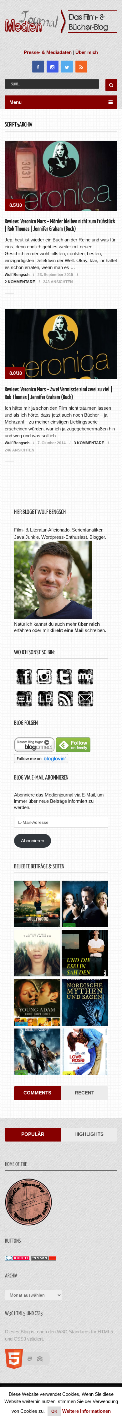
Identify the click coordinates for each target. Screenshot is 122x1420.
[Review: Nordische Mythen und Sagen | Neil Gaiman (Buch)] (85, 1003)
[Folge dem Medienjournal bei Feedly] (73, 750)
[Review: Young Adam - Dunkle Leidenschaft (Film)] (37, 1003)
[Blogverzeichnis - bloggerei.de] (17, 1258)
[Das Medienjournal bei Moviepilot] (85, 685)
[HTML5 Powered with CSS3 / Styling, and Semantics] (31, 1367)
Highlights (89, 1134)
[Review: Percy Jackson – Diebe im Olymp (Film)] (37, 1053)
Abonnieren (32, 840)
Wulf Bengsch (17, 275)
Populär (32, 1134)
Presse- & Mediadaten (48, 52)
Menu (15, 102)
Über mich (86, 52)
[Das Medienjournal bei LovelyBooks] (45, 707)
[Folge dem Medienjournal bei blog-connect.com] (34, 750)
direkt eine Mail (67, 630)
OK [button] (54, 1411)
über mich (89, 624)
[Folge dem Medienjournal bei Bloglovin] (41, 761)
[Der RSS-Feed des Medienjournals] (65, 707)
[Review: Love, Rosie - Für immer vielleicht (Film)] (85, 1053)
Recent (84, 1092)
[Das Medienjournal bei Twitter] (64, 685)
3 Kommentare (89, 443)
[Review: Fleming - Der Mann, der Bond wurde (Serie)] (85, 905)
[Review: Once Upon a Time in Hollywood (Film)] (37, 905)
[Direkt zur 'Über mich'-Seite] (53, 617)
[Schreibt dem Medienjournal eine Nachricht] (85, 707)
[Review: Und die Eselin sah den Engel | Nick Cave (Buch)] (85, 954)
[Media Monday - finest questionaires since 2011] (28, 1224)
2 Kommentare (20, 282)
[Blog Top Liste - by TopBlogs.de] (43, 1258)
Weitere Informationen (86, 1411)
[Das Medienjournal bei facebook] (24, 685)
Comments (37, 1092)
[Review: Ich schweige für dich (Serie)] (37, 954)
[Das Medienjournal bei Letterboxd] (24, 707)
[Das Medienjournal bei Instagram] (44, 685)
